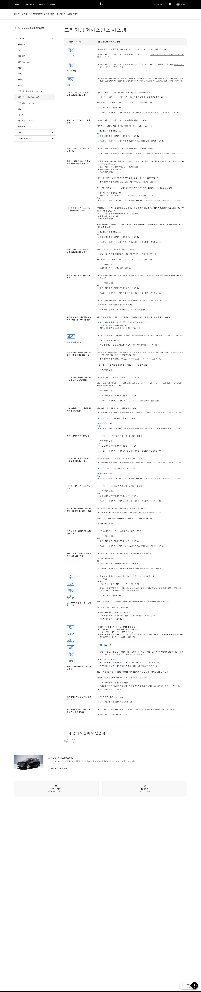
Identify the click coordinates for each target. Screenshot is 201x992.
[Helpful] (66, 741)
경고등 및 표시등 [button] (22, 138)
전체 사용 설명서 (20, 14)
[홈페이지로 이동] (100, 4)
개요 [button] (20, 132)
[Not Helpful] (73, 741)
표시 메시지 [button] (20, 38)
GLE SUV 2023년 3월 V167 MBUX (41, 14)
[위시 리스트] (170, 4)
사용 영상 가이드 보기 (59, 768)
